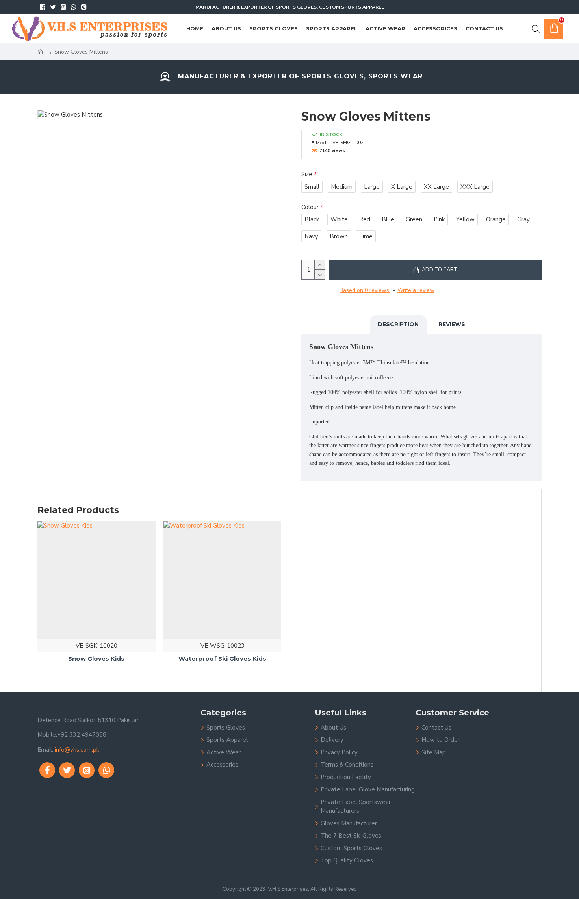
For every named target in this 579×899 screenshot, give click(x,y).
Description (398, 324)
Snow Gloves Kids (96, 658)
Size (306, 174)
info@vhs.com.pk (77, 750)
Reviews (451, 324)
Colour (310, 207)
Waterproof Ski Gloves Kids (222, 658)
